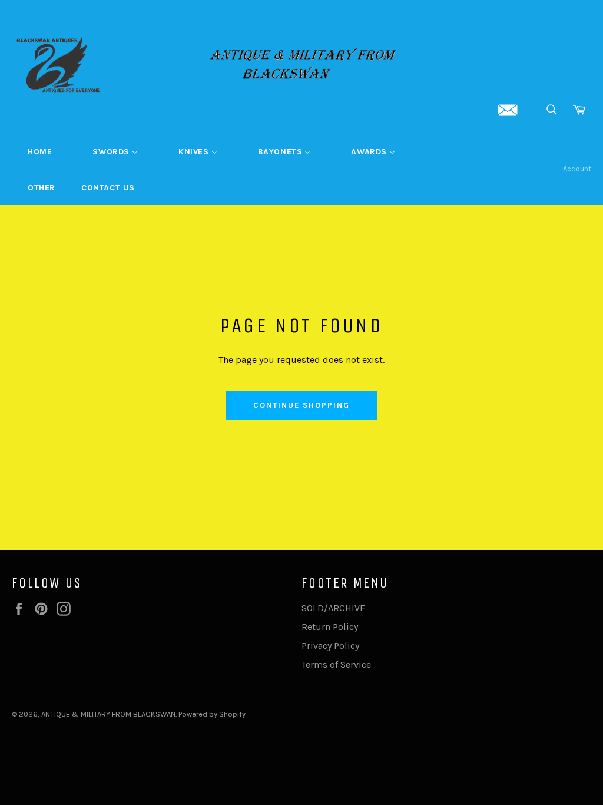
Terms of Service (336, 664)
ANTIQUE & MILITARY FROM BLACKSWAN (108, 714)
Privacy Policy (330, 645)
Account (577, 168)
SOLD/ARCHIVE (333, 607)
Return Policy (330, 626)
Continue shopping (301, 405)
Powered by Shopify (212, 714)
